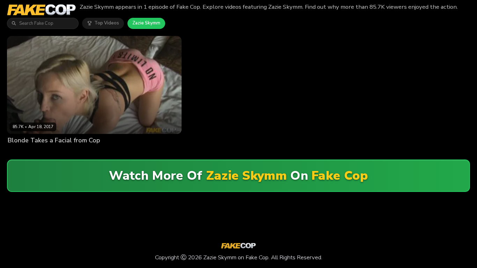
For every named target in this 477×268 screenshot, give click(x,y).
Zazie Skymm (146, 23)
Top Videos (106, 23)
